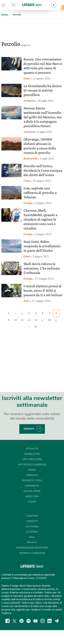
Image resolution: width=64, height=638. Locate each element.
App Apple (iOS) (32, 459)
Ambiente (29, 100)
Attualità (32, 448)
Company (32, 516)
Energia (28, 203)
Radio (32, 470)
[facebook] (7, 621)
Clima (27, 181)
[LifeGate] (32, 4)
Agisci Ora (32, 496)
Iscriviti (29, 428)
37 (35, 326)
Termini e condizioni (32, 553)
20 (49, 320)
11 (22, 320)
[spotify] (28, 621)
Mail (32, 537)
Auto (26, 301)
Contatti (32, 521)
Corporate (32, 485)
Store (17, 5)
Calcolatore (32, 491)
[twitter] (14, 621)
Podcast (32, 475)
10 (15, 320)
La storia (32, 531)
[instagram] (42, 621)
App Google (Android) (32, 464)
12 (29, 320)
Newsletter (32, 454)
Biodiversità (30, 158)
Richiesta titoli (32, 480)
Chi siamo (32, 526)
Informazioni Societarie (32, 547)
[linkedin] (49, 621)
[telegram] (57, 621)
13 (35, 320)
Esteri (27, 78)
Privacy (32, 542)
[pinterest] (21, 621)
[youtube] (35, 621)
